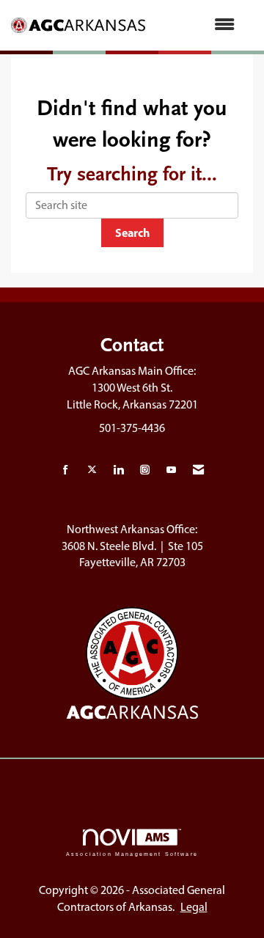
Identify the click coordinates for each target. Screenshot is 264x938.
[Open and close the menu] (197, 25)
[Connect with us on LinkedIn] (118, 470)
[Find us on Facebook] (66, 470)
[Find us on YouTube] (171, 470)
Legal (194, 907)
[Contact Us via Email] (198, 470)
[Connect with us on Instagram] (145, 470)
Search (132, 232)
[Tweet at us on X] (92, 470)
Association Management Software (132, 853)
